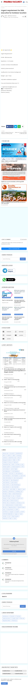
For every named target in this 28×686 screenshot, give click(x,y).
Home (2, 6)
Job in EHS (5, 473)
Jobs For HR (22, 475)
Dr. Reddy (5, 462)
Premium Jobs (6, 502)
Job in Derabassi (15, 471)
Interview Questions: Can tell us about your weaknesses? (19, 301)
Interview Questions (16, 466)
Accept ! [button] (4, 683)
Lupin (24, 489)
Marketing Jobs (19, 491)
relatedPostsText (19, 673)
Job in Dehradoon (6, 471)
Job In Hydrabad (18, 473)
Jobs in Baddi (6, 480)
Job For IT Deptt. (14, 469)
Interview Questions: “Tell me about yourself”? (19, 318)
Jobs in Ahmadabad (7, 478)
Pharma (13, 498)
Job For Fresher (6, 469)
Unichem (5, 516)
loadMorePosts (6, 670)
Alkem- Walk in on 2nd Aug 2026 (9, 161)
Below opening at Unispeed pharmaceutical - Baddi (15, 410)
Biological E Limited (7, 460)
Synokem (17, 511)
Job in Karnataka (6, 475)
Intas (22, 464)
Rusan (4, 509)
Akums (4, 455)
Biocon (19, 457)
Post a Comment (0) (14, 248)
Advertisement (19, 453)
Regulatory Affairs (12, 507)
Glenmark (16, 462)
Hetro (13, 464)
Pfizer (9, 498)
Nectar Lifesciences (17, 493)
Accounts (12, 453)
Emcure (10, 462)
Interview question (6, 466)
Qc (3, 505)
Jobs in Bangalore (14, 480)
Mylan (10, 493)
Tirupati (16, 514)
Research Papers (21, 507)
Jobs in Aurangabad (17, 478)
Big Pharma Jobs (12, 457)
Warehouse (5, 518)
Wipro (10, 518)
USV (9, 516)
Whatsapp (19, 126)
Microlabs (5, 493)
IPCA (23, 466)
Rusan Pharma (10, 509)
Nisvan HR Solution (7, 496)
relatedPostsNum (7, 673)
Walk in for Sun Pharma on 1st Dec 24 (13, 395)
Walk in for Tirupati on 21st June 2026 (13, 427)
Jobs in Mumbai (6, 487)
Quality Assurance (9, 505)
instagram (9, 335)
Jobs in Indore (14, 482)
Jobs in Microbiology (15, 484)
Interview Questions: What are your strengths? (7, 318)
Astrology (19, 455)
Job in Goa (11, 473)
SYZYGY (22, 511)
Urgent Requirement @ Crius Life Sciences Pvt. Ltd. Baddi (15, 387)
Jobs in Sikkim (13, 489)
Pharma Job (19, 498)
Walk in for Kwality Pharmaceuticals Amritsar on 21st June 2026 (13, 203)
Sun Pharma (5, 511)
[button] (27, 2)
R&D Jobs (5, 507)
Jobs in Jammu (6, 484)
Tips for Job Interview (7, 300)
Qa (23, 502)
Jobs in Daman (6, 482)
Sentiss (16, 509)
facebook (9, 331)
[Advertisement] (14, 34)
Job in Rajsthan (15, 475)
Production (13, 502)
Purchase (19, 502)
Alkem (14, 455)
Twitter (15, 126)
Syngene (11, 511)
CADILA (14, 460)
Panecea (4, 498)
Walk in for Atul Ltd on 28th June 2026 (13, 441)
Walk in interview (15, 516)
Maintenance (11, 491)
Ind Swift (18, 464)
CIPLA (18, 460)
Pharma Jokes (6, 500)
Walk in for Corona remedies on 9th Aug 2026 (12, 181)
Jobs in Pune (5, 489)
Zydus (15, 518)
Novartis (18, 496)
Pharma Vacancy (14, 500)
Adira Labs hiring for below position (12, 434)
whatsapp (21, 331)
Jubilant (19, 489)
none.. (13, 496)
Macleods (5, 491)
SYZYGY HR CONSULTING (8, 514)
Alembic (9, 455)
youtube (21, 335)
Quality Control (18, 505)
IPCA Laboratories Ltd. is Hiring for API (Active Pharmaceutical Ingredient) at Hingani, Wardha (14, 370)
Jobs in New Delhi (14, 487)
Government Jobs (6, 464)
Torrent (20, 514)
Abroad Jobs (5, 453)
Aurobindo (5, 457)
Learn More (9, 680)
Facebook (10, 126)
